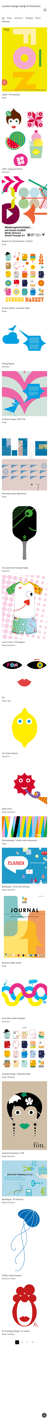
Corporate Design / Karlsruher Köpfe (16, 1073)
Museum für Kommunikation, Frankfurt (17, 241)
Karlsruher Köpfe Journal (11, 962)
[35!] (24, 672)
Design (9, 18)
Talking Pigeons (8, 363)
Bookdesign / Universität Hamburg (15, 886)
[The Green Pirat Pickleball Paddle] (24, 533)
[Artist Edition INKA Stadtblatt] (24, 992)
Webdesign (6, 21)
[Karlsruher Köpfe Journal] (24, 927)
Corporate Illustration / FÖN (13, 1153)
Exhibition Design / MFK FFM (13, 419)
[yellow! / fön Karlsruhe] (24, 59)
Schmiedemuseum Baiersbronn (14, 493)
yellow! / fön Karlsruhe (11, 94)
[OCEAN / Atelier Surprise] (24, 1239)
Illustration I (18, 18)
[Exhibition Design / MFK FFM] (24, 393)
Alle (3, 18)
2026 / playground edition (12, 169)
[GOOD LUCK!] (24, 783)
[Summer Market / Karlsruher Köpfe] (24, 276)
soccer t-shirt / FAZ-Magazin (13, 642)
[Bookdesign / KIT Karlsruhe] (24, 1178)
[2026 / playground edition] (24, 134)
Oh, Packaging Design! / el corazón (15, 1331)
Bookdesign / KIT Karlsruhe (12, 1199)
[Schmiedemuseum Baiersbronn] (24, 458)
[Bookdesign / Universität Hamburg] (24, 865)
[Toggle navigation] (45, 10)
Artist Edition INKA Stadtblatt (13, 1018)
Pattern (38, 18)
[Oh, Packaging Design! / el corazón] (24, 1305)
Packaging (29, 18)
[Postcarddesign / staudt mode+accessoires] (24, 826)
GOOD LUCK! (7, 808)
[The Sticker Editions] (24, 727)
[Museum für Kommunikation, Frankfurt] (24, 207)
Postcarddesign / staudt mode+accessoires (19, 840)
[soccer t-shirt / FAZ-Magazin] (24, 607)
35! (3, 697)
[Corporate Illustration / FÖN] (24, 1115)
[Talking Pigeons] (24, 338)
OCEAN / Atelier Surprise (11, 1275)
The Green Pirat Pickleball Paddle (15, 567)
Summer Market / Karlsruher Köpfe (15, 308)
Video (9, 701)
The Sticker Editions (10, 753)
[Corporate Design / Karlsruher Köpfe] (24, 1048)
